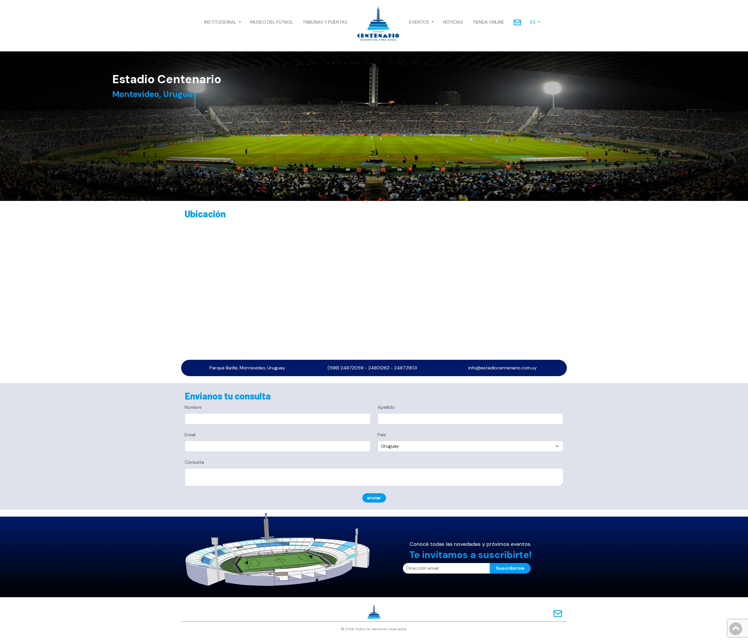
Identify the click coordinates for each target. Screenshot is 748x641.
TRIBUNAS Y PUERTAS (324, 22)
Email (190, 435)
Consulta (194, 462)
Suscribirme (510, 568)
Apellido (386, 407)
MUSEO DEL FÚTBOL (271, 22)
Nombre (193, 407)
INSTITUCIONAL (221, 22)
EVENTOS (419, 22)
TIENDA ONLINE (488, 22)
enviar (374, 498)
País (382, 435)
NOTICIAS (453, 22)
